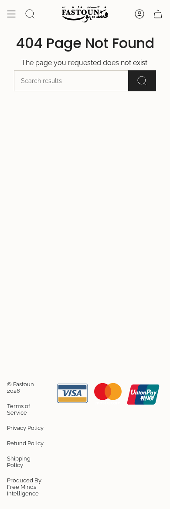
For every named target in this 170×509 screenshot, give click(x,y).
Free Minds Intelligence (23, 490)
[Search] (142, 80)
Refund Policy (25, 443)
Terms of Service (18, 409)
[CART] (158, 14)
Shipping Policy (19, 461)
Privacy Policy (25, 428)
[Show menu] (11, 14)
